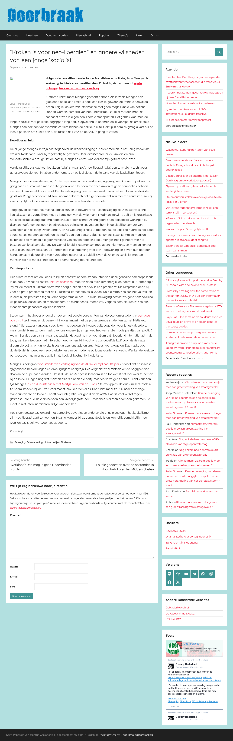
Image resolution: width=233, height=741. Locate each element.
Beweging (20, 442)
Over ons (12, 35)
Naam (14, 566)
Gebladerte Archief (177, 607)
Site (12, 586)
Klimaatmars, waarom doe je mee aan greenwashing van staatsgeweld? (192, 428)
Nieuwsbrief (83, 35)
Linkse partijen (52, 442)
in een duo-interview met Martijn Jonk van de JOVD (62, 384)
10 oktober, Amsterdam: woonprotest (188, 119)
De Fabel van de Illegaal (180, 613)
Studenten (66, 442)
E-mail (15, 576)
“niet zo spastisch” (61, 282)
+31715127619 (108, 734)
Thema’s (122, 35)
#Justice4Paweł (175, 530)
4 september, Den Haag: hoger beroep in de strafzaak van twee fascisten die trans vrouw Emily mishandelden (193, 82)
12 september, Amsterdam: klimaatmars (190, 103)
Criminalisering (35, 442)
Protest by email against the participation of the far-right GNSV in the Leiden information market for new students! (193, 295)
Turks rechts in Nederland (182, 542)
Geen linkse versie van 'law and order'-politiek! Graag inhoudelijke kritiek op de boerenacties (191, 165)
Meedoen (32, 35)
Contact (155, 35)
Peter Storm (173, 413)
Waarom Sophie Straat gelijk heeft (187, 229)
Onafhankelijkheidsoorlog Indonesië (188, 536)
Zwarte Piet (173, 548)
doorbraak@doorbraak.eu (25, 507)
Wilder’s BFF (173, 619)
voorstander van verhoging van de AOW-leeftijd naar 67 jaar (78, 364)
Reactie (15, 515)
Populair (104, 35)
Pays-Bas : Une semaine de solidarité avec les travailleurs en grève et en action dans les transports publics (194, 321)
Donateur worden (57, 35)
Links (139, 35)
